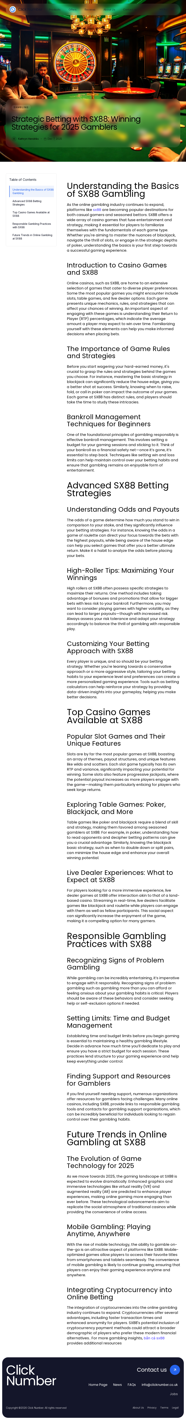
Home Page (98, 1384)
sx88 (97, 210)
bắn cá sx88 (154, 1338)
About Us (138, 1407)
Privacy (152, 1407)
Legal (175, 1407)
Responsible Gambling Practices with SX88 (32, 225)
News (117, 1384)
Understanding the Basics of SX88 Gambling (33, 191)
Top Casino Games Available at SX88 (31, 214)
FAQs (132, 1384)
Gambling (21, 107)
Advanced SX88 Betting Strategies (27, 203)
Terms (164, 1407)
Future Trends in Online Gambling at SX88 (32, 236)
